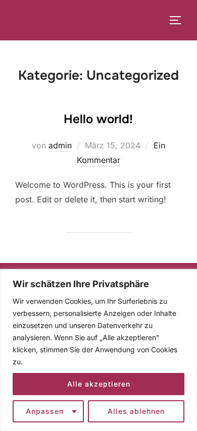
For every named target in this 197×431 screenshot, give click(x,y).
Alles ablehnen (136, 411)
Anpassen (45, 411)
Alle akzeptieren (98, 384)
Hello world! (98, 119)
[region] (98, 350)
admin (60, 145)
